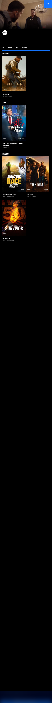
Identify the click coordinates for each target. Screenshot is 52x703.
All (3, 47)
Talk (17, 47)
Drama (10, 47)
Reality (24, 47)
